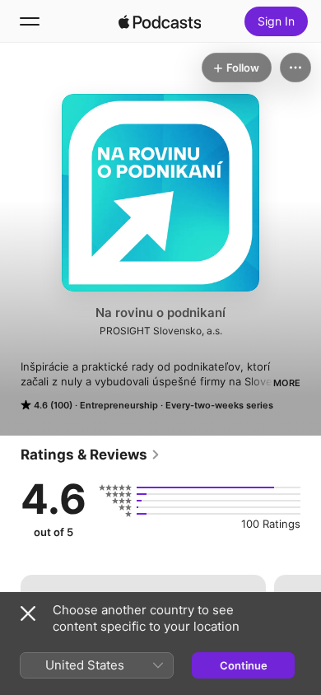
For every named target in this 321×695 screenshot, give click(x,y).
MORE (286, 383)
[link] (90, 454)
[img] (159, 21)
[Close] (28, 613)
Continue (244, 665)
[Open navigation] (30, 21)
